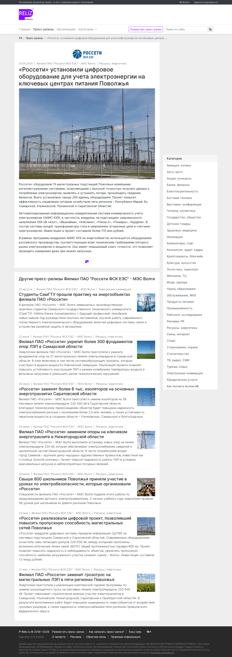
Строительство (178, 354)
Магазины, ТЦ (177, 276)
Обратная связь (96, 636)
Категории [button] (86, 29)
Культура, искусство (181, 263)
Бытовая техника (179, 198)
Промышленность (179, 308)
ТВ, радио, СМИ (178, 360)
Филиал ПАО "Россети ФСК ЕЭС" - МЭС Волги (66, 63)
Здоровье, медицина (182, 230)
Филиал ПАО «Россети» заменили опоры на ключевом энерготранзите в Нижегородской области (73, 434)
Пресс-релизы (44, 29)
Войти (186, 2)
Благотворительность (182, 191)
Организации (66, 29)
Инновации (175, 237)
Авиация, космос (179, 165)
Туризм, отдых (177, 366)
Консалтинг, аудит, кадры (185, 250)
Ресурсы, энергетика (112, 63)
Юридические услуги (182, 379)
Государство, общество (184, 217)
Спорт (171, 340)
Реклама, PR (175, 321)
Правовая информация (125, 636)
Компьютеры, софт (180, 243)
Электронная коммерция (115, 289)
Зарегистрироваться (206, 2)
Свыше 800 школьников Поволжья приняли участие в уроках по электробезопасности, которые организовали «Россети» (75, 483)
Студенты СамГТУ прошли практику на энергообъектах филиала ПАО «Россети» (74, 297)
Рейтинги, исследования (184, 315)
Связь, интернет (178, 334)
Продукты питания (180, 301)
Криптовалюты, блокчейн (185, 256)
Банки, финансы (178, 185)
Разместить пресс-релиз (145, 29)
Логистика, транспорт (183, 269)
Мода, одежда (177, 282)
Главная (24, 29)
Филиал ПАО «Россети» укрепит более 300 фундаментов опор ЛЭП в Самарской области (76, 344)
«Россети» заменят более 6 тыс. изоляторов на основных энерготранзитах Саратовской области (76, 391)
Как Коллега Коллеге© (183, 386)
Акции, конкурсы (179, 178)
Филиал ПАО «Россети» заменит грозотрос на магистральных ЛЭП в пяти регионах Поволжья (66, 577)
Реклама (75, 636)
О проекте (58, 636)
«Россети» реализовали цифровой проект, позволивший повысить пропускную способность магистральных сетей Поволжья (75, 523)
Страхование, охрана (182, 347)
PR (20, 38)
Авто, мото (175, 172)
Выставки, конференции (184, 204)
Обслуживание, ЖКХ (181, 295)
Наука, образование (181, 289)
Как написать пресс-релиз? (106, 631)
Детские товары (178, 224)
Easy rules (135, 631)
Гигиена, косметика (181, 211)
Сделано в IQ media (31, 636)
